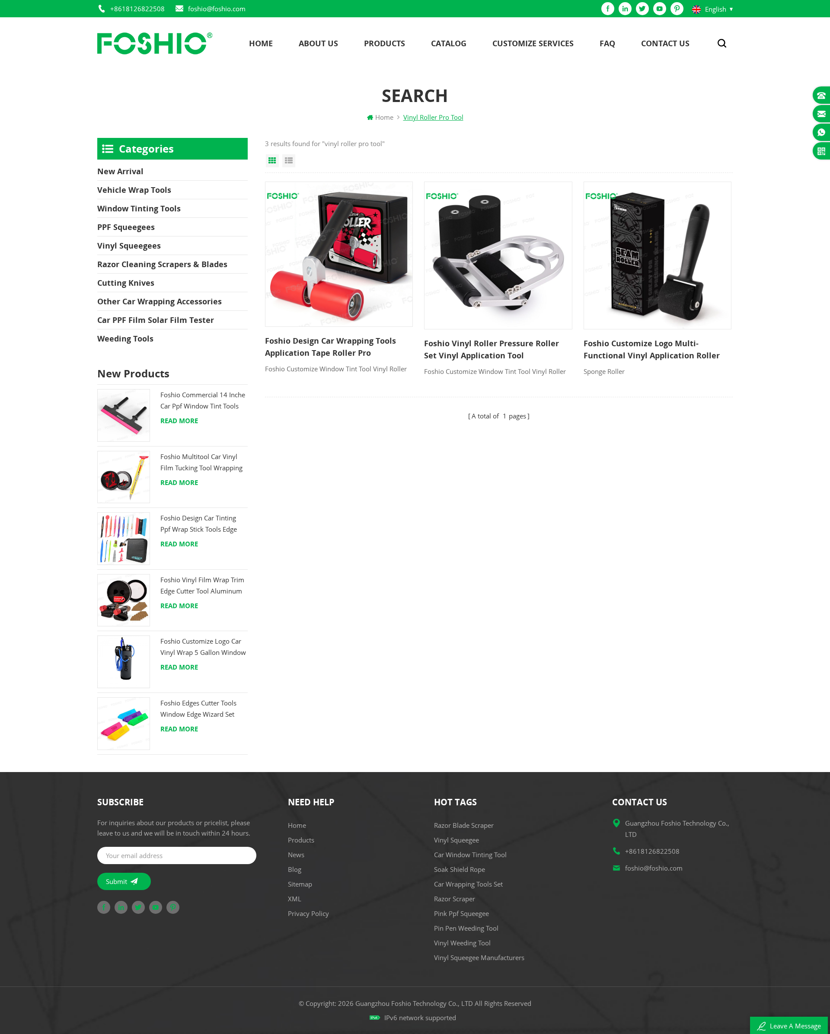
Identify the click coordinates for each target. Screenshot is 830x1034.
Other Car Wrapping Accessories (159, 301)
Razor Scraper (454, 898)
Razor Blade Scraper (464, 825)
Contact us (665, 43)
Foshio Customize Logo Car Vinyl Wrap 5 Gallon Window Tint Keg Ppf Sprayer (203, 647)
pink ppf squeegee (461, 913)
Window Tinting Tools (139, 208)
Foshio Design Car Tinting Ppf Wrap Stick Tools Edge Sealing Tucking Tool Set (198, 524)
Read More (179, 420)
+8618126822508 (137, 8)
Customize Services (533, 43)
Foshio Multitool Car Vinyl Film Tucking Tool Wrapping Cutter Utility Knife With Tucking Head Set (201, 462)
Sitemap (300, 884)
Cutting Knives (125, 283)
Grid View (272, 160)
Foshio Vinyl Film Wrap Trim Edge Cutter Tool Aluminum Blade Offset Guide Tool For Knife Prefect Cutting (202, 586)
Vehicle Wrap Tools (134, 190)
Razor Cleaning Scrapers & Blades (162, 264)
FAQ (607, 43)
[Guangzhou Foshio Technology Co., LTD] (154, 43)
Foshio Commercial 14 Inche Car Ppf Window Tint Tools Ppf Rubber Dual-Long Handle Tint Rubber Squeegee (202, 401)
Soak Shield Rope (459, 869)
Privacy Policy (308, 913)
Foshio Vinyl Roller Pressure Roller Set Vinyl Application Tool (491, 349)
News (296, 854)
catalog (448, 43)
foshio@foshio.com (217, 8)
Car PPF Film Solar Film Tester (155, 320)
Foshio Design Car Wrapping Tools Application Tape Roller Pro (330, 346)
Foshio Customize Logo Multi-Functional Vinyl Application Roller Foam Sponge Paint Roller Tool (652, 349)
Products (384, 43)
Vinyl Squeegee (456, 840)
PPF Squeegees (126, 227)
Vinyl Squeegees (129, 245)
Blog (294, 869)
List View (288, 160)
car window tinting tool (470, 854)
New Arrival (120, 171)
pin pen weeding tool (466, 928)
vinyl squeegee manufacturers (479, 957)
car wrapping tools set (468, 884)
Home (261, 43)
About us (318, 43)
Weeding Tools (125, 338)
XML (294, 898)
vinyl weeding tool (462, 942)
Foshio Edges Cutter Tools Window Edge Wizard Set (198, 708)
